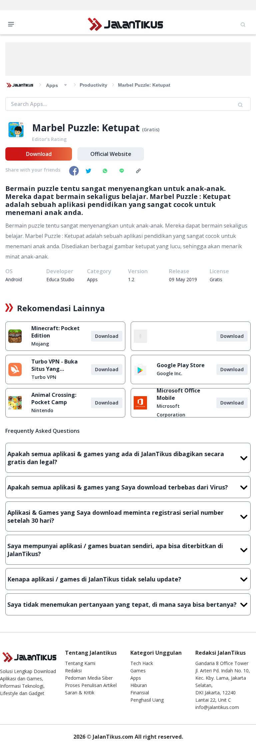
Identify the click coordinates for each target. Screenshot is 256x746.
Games (138, 670)
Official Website (110, 154)
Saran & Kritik (79, 692)
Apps (135, 678)
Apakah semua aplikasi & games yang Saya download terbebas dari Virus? (117, 487)
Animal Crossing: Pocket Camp (53, 398)
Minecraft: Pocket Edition (55, 332)
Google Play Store (181, 365)
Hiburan (138, 685)
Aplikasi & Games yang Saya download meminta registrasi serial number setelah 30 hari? (115, 516)
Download (39, 154)
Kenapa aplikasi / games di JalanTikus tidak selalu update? (94, 579)
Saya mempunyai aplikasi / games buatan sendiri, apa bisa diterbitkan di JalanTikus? (115, 550)
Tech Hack (141, 663)
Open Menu (12, 23)
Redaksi (73, 670)
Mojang (40, 344)
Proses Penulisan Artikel (91, 685)
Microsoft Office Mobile (178, 394)
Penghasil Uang (147, 700)
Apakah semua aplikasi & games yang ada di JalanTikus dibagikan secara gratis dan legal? (115, 458)
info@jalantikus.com (217, 707)
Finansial (139, 692)
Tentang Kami (80, 663)
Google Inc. (169, 373)
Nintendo (42, 410)
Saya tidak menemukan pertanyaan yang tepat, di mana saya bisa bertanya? (122, 604)
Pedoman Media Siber (89, 678)
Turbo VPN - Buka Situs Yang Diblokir (54, 365)
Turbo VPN (43, 377)
